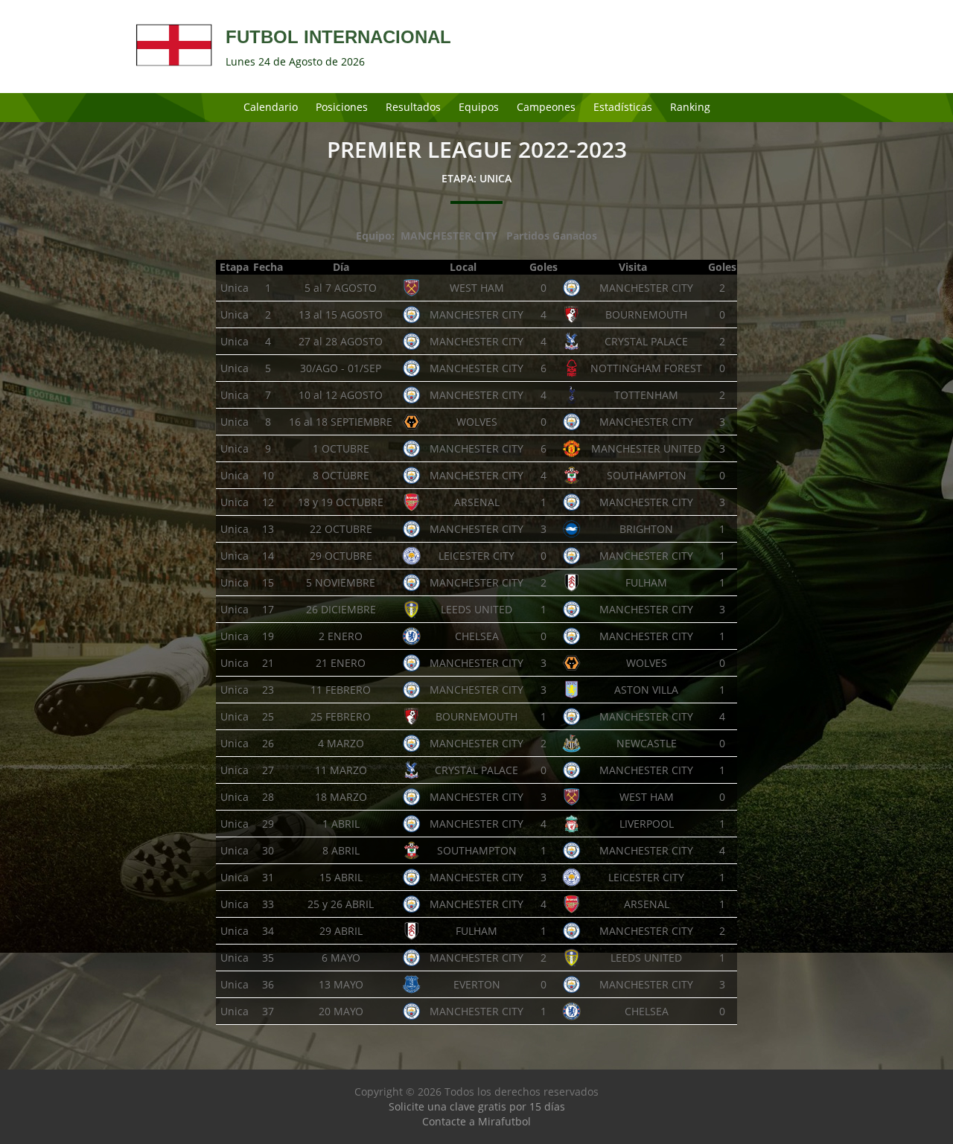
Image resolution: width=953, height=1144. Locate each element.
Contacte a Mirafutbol (476, 1121)
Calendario (270, 107)
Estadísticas (622, 107)
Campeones (546, 107)
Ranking (690, 107)
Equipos (479, 107)
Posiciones (342, 107)
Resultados (413, 107)
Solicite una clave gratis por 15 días (477, 1106)
